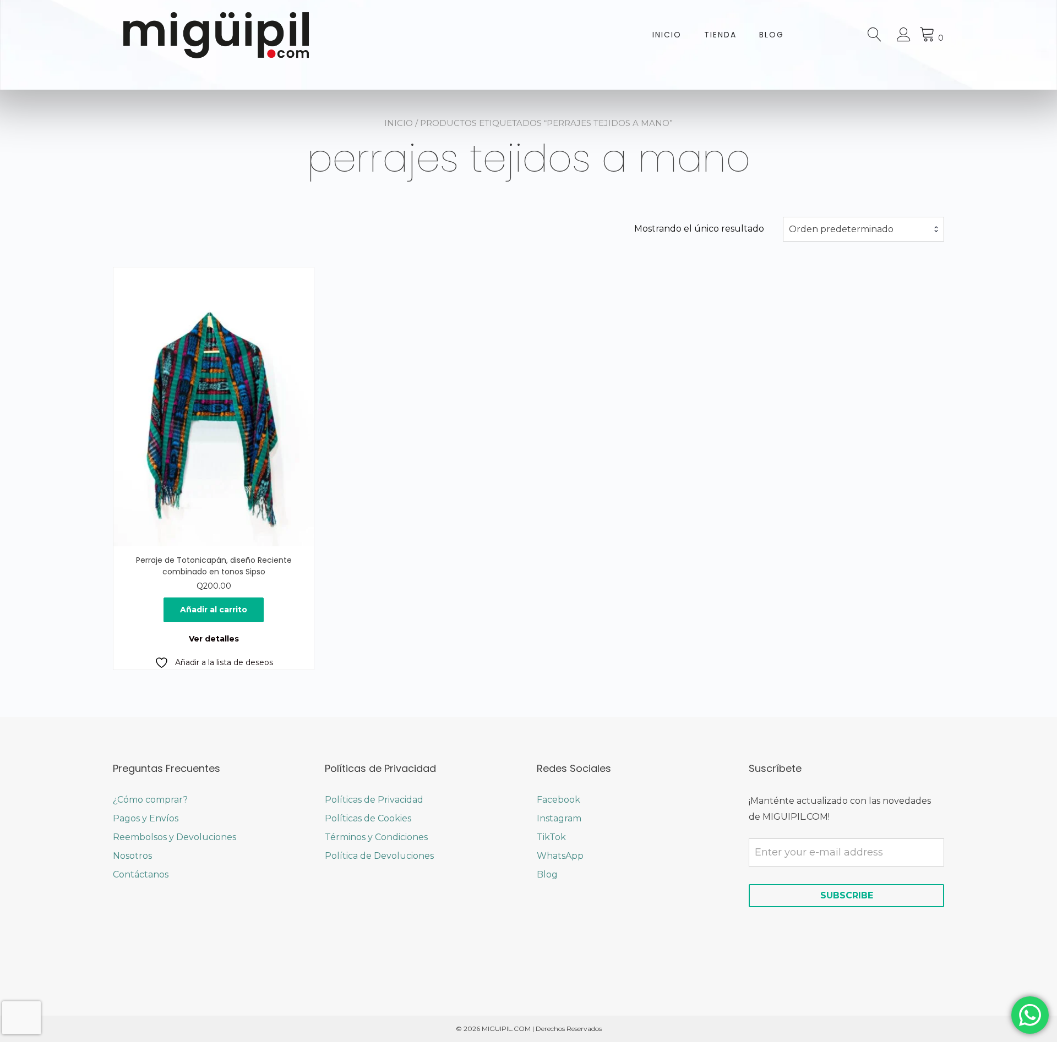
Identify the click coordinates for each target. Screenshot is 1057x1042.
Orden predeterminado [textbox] (841, 229)
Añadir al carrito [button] (213, 610)
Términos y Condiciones (376, 837)
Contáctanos (140, 874)
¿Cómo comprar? (150, 799)
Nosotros (132, 856)
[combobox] (863, 229)
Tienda (720, 34)
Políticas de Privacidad (374, 799)
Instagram (559, 818)
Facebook (558, 799)
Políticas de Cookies (368, 818)
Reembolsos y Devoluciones (174, 837)
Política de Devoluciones (379, 856)
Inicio (667, 34)
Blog (771, 34)
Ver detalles (214, 639)
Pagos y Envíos (145, 818)
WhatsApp (560, 856)
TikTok (551, 837)
